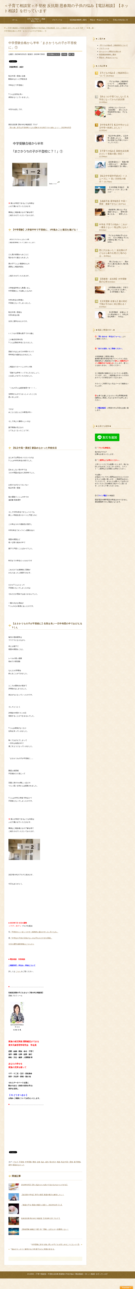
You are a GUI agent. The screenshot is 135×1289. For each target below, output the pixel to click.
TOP (44, 28)
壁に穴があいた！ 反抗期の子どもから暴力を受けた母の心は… (113, 253)
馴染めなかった (18, 1165)
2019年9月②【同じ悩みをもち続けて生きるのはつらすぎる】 (44, 1185)
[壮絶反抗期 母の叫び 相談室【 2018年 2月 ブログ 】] (13, 1221)
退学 (10, 1165)
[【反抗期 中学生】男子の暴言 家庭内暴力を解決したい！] (13, 1197)
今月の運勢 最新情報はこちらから (21, 944)
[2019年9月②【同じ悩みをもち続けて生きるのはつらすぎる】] (13, 1186)
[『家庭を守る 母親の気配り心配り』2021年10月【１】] (13, 1208)
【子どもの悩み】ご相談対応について (36, 20)
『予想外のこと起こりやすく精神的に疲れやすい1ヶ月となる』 (34, 932)
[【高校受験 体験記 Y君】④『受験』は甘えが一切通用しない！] (13, 1231)
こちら (18, 971)
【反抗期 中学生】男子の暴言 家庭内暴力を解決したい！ (42, 1195)
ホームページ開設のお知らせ (110, 51)
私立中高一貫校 (67, 1162)
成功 (47, 1162)
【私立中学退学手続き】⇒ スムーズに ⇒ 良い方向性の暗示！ (113, 179)
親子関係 (77, 1162)
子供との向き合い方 (120, 20)
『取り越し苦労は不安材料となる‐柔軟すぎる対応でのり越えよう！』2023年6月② (39, 127)
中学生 (64, 54)
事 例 (71, 54)
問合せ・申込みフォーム (99, 20)
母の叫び (52, 1162)
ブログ (15, 1162)
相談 (58, 1162)
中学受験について (53, 54)
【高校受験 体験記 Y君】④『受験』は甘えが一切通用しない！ (45, 1229)
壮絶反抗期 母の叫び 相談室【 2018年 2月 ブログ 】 (40, 1218)
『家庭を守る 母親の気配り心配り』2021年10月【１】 (42, 1205)
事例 (34, 1162)
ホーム (14, 20)
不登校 (21, 1162)
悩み (42, 1162)
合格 (38, 1162)
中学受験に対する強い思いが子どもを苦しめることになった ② (55, 1244)
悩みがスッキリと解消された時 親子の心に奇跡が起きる (32, 1249)
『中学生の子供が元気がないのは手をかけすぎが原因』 (31, 938)
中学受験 (28, 1162)
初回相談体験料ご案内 (78, 20)
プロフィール (57, 20)
